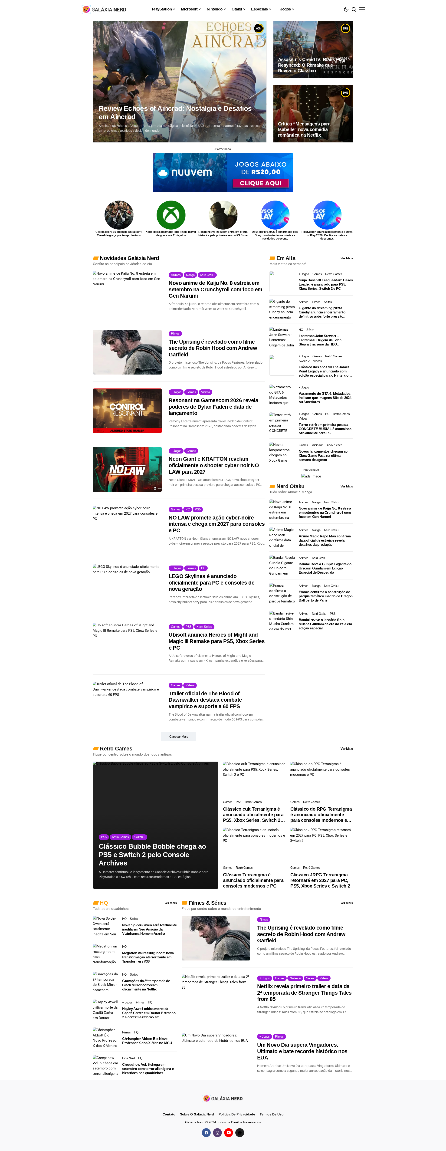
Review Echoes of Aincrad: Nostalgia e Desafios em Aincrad (175, 113)
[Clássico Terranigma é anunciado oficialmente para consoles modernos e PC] (254, 845)
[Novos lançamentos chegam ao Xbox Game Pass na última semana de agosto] (282, 452)
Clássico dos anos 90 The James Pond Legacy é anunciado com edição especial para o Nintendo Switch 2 (324, 371)
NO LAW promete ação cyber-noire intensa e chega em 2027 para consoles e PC (217, 524)
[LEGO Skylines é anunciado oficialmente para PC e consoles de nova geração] (127, 586)
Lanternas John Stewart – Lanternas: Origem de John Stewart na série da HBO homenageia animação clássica (323, 340)
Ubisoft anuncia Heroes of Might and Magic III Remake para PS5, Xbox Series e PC (217, 641)
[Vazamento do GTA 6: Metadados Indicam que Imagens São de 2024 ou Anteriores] (282, 395)
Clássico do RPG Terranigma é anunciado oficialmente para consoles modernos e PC (321, 814)
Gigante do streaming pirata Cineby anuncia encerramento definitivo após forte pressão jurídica (322, 312)
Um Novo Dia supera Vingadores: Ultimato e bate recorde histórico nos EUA (302, 1051)
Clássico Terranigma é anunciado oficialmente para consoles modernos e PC (253, 880)
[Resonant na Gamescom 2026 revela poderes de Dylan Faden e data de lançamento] (127, 410)
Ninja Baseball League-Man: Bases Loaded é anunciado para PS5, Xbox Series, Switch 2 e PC (326, 284)
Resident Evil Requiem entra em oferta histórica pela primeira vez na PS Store (223, 233)
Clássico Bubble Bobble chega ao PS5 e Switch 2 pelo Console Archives (152, 854)
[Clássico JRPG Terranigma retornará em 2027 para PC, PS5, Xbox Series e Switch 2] (321, 845)
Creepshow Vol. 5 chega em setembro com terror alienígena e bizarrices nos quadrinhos (148, 1068)
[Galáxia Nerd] (104, 9)
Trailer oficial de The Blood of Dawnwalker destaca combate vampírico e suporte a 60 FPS (205, 700)
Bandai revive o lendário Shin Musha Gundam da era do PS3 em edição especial (325, 624)
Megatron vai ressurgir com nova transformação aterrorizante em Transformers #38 (148, 957)
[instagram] (217, 1132)
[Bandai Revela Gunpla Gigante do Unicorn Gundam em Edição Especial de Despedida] (282, 565)
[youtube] (228, 1132)
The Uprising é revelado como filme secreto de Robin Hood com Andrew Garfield (213, 348)
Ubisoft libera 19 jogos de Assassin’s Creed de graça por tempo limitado (118, 233)
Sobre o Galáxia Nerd (197, 1114)
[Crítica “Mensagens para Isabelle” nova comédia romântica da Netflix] (313, 113)
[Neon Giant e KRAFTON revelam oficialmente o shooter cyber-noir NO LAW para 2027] (127, 469)
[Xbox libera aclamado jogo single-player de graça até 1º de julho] (171, 215)
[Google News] (239, 1132)
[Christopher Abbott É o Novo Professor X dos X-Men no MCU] (105, 1037)
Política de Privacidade (237, 1114)
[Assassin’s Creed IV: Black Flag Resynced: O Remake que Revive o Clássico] (313, 49)
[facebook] (206, 1132)
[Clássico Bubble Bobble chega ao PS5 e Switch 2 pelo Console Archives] (155, 825)
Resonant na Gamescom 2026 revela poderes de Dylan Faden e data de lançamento (213, 406)
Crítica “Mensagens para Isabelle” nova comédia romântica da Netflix (304, 129)
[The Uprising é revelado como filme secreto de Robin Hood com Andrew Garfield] (127, 352)
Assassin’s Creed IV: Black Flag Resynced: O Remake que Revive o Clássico (311, 65)
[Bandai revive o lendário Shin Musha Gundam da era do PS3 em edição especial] (282, 621)
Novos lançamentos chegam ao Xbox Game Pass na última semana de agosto (323, 455)
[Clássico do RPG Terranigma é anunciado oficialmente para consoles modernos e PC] (321, 779)
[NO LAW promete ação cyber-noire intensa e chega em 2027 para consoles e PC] (127, 528)
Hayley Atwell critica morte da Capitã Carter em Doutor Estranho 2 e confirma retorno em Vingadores (148, 1013)
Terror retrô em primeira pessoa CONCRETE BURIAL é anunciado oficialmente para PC (325, 429)
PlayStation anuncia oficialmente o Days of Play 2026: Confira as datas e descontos (327, 235)
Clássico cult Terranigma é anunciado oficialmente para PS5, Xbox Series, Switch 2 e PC (253, 814)
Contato (169, 1114)
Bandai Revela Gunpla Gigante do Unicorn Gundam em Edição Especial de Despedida (325, 568)
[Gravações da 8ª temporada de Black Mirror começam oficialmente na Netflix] (105, 982)
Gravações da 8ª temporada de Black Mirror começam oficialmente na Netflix (146, 985)
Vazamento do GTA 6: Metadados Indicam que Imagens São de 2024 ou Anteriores (325, 397)
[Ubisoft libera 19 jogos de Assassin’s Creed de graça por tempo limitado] (119, 215)
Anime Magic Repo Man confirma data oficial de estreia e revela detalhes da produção (325, 540)
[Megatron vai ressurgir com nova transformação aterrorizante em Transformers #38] (105, 954)
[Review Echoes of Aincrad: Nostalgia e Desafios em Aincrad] (179, 81)
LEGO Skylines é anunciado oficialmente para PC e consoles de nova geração (211, 582)
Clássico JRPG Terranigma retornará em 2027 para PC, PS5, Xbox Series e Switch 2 (320, 880)
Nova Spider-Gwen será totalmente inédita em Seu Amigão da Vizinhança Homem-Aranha (149, 929)
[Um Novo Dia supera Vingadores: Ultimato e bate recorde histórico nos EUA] (216, 1055)
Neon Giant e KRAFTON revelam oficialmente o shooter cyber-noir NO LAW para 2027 (214, 465)
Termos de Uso (272, 1114)
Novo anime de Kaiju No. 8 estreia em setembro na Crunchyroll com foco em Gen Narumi (215, 289)
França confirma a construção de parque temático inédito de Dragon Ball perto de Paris (326, 596)
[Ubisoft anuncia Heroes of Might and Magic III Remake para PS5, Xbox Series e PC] (127, 645)
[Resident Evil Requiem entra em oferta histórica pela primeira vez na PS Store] (223, 215)
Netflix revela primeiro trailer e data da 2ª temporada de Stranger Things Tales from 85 (304, 992)
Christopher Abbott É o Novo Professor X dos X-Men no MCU (147, 1041)
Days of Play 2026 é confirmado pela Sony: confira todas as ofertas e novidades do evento (275, 235)
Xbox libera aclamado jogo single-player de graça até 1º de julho (171, 233)
